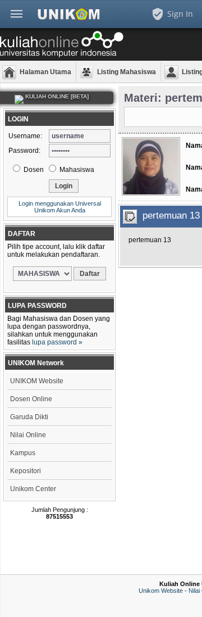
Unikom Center (33, 489)
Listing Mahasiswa (126, 72)
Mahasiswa (76, 170)
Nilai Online (28, 435)
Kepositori (25, 471)
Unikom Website (161, 590)
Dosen (33, 170)
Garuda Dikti (29, 417)
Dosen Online (31, 399)
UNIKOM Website (36, 381)
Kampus (22, 453)
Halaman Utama (45, 72)
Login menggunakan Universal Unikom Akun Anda (60, 207)
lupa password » (57, 342)
